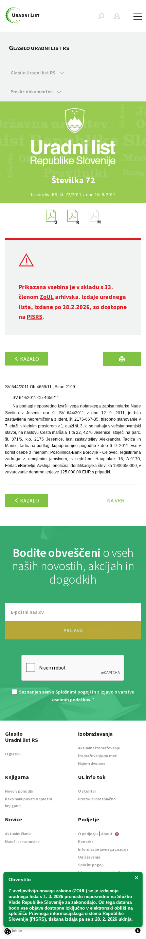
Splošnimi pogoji (73, 692)
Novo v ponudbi (19, 791)
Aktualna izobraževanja (99, 747)
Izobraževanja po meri (97, 755)
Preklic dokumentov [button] (32, 92)
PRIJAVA (73, 630)
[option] (73, 180)
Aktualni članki (18, 833)
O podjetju (88, 833)
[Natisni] (122, 359)
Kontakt (85, 841)
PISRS (34, 317)
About (107, 833)
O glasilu (13, 753)
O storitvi (87, 791)
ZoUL (47, 297)
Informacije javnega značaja (103, 849)
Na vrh (116, 500)
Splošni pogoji (91, 864)
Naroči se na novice (22, 841)
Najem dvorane (92, 763)
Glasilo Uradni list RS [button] (33, 73)
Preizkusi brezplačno (97, 798)
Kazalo (29, 358)
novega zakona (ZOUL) (63, 890)
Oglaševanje (89, 857)
